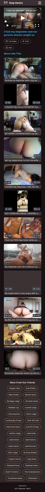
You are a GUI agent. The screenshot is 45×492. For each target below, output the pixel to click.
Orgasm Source (15, 459)
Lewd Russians (31, 446)
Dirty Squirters (14, 414)
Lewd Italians (30, 440)
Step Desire (16, 2)
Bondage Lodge (13, 401)
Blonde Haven (30, 395)
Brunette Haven (32, 401)
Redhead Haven (31, 465)
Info (10, 48)
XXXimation (32, 478)
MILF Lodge (13, 452)
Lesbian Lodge (15, 433)
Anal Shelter (31, 388)
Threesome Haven (15, 478)
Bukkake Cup (14, 407)
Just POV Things (32, 427)
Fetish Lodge (31, 414)
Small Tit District (12, 472)
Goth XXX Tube (33, 420)
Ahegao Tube (14, 388)
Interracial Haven (13, 427)
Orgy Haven (31, 459)
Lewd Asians (14, 440)
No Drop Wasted (30, 452)
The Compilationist (32, 472)
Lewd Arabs (31, 433)
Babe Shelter (14, 395)
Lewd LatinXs (13, 446)
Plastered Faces (13, 465)
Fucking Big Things (13, 420)
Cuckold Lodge (31, 407)
